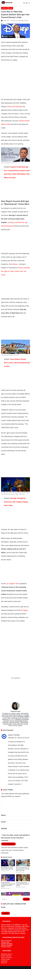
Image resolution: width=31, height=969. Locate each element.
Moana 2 (15, 264)
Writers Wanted (6, 956)
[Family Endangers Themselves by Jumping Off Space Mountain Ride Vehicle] (8, 877)
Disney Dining (6, 947)
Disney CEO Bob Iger (14, 106)
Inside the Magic (6, 944)
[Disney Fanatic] (7, 3)
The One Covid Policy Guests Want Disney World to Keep (22, 884)
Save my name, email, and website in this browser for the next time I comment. (15, 837)
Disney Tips (5, 942)
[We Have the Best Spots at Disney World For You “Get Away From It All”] (23, 862)
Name (3, 815)
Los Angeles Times (12, 583)
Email (3, 822)
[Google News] (15, 678)
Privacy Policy (5, 959)
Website (4, 828)
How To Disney (6, 941)
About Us (4, 962)
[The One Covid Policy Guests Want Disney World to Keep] (23, 877)
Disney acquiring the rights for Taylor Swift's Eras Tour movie (15, 271)
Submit (5, 913)
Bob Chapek (23, 610)
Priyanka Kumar (6, 20)
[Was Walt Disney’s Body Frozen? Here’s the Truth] (8, 862)
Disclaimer (4, 961)
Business (4, 8)
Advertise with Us (6, 954)
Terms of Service (6, 957)
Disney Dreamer (6, 945)
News (10, 8)
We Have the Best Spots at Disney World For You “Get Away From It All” (22, 869)
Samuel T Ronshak (14, 735)
